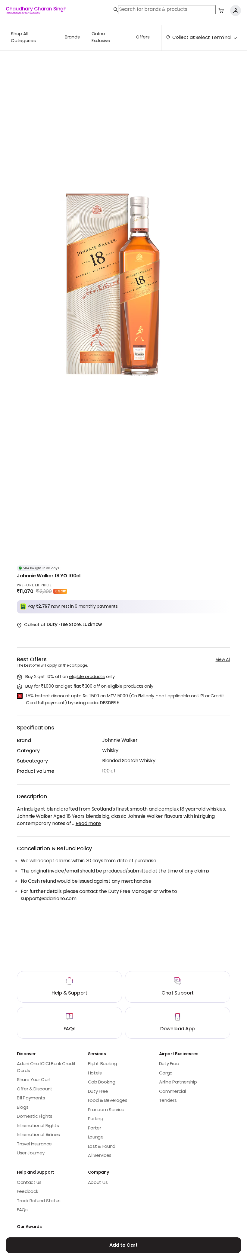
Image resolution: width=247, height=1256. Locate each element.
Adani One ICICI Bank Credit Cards (46, 1067)
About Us (98, 1183)
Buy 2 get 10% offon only (69, 677)
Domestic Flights (34, 1116)
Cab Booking (101, 1082)
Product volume (35, 771)
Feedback (27, 1192)
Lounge (96, 1137)
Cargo (166, 1073)
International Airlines (38, 1135)
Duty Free (98, 1092)
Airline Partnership (178, 1082)
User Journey (31, 1153)
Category (28, 751)
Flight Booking (102, 1064)
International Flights (38, 1126)
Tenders (168, 1101)
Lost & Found (101, 1147)
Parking (95, 1119)
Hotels (95, 1073)
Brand (24, 741)
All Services (99, 1156)
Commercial (172, 1092)
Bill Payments (31, 1098)
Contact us (29, 1183)
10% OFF (60, 591)
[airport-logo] (36, 10)
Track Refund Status (39, 1201)
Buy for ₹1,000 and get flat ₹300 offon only (89, 686)
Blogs (22, 1107)
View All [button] (223, 660)
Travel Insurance (34, 1144)
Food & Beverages (107, 1101)
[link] (165, 9)
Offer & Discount (34, 1089)
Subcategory (32, 761)
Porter (94, 1128)
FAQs (22, 1210)
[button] (221, 10)
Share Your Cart (34, 1080)
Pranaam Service (106, 1110)
